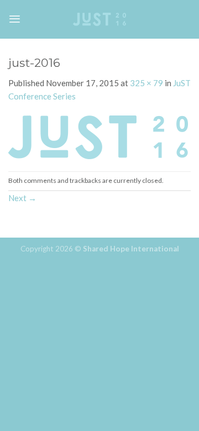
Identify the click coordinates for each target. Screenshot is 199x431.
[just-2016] (98, 136)
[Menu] (14, 19)
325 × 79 (146, 83)
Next (22, 198)
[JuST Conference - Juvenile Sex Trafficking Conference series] (99, 19)
